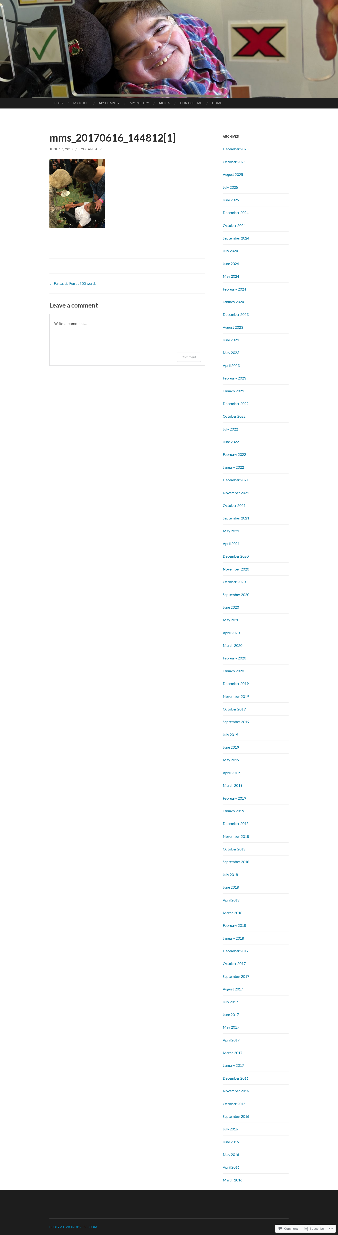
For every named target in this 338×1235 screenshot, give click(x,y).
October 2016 (234, 1103)
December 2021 (236, 480)
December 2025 (236, 149)
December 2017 (236, 951)
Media (164, 103)
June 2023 (231, 340)
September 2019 (236, 721)
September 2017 (236, 976)
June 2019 (231, 747)
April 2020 (231, 632)
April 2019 (231, 772)
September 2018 (236, 861)
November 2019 (236, 696)
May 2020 (231, 620)
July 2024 (230, 250)
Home (217, 103)
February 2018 (234, 925)
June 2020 (231, 607)
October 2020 (234, 581)
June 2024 (231, 263)
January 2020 (233, 671)
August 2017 (233, 989)
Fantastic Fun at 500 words (72, 283)
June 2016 (231, 1142)
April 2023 (231, 365)
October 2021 (234, 505)
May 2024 (231, 276)
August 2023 (233, 327)
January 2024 (233, 301)
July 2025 (230, 187)
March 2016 (232, 1180)
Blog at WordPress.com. (73, 1227)
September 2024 (236, 238)
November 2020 (236, 569)
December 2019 (236, 683)
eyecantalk (90, 149)
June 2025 (231, 200)
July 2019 (230, 734)
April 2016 (231, 1167)
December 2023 (236, 314)
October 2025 (234, 162)
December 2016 (236, 1078)
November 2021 (236, 493)
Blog (58, 103)
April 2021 (231, 543)
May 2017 (231, 1027)
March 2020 (232, 645)
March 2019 (232, 785)
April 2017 (231, 1040)
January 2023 (233, 391)
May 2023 (231, 352)
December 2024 (236, 212)
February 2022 (234, 454)
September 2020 (236, 594)
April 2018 (231, 900)
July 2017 (230, 1002)
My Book (81, 103)
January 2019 (233, 811)
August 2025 (233, 174)
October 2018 (234, 849)
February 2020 (234, 658)
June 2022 (231, 441)
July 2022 (230, 429)
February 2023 (234, 378)
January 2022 (233, 467)
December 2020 (236, 556)
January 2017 (233, 1065)
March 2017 (232, 1052)
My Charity (109, 103)
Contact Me (191, 103)
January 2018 (233, 938)
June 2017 (231, 1014)
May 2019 (231, 760)
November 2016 (236, 1091)
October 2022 (234, 416)
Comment (189, 357)
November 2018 (236, 836)
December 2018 (236, 823)
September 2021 (236, 518)
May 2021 (231, 531)
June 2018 (231, 887)
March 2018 (232, 912)
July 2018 (230, 874)
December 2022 (236, 403)
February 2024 (234, 289)
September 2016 (236, 1116)
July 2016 (230, 1129)
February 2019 (234, 798)
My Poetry (139, 103)
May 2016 (231, 1154)
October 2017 (234, 963)
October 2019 (234, 709)
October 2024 (234, 225)
